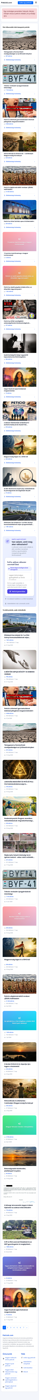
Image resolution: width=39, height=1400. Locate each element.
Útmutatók (7, 1354)
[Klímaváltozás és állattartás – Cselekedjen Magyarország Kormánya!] (19, 148)
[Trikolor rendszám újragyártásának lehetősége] (19, 80)
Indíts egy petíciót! (25, 2)
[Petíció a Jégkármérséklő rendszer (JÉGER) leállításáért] (19, 182)
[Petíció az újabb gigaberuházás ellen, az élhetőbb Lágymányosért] (19, 281)
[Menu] (36, 3)
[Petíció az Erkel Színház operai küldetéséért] (19, 215)
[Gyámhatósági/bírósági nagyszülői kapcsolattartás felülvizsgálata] (19, 349)
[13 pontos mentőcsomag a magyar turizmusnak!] (19, 247)
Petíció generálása (18, 591)
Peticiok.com (6, 3)
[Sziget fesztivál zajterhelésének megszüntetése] (19, 383)
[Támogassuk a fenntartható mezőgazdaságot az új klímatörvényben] (19, 46)
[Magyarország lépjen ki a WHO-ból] (19, 450)
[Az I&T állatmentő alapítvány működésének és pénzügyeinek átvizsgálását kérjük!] (19, 483)
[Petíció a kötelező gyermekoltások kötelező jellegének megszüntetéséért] (19, 114)
